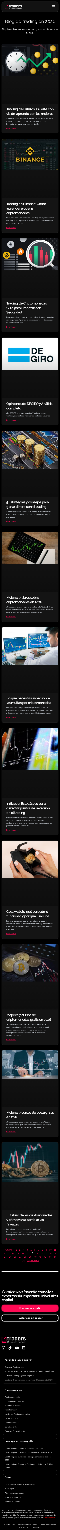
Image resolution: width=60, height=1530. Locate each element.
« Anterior (8, 1249)
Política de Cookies (12, 1501)
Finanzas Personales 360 (15, 1431)
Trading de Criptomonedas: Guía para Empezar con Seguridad (26, 307)
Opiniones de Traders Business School (20, 1484)
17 (27, 1253)
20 (41, 1253)
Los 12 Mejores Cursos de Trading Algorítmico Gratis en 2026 (28, 1458)
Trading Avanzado (12, 1397)
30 (35, 1256)
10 (50, 1249)
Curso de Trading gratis (14, 1367)
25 (10, 1256)
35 (23, 1260)
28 (25, 1256)
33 (50, 1256)
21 (46, 1253)
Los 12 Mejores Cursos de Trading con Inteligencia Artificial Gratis (29, 1465)
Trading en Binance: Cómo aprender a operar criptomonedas (26, 208)
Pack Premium (11, 1410)
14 (13, 1253)
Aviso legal (9, 1489)
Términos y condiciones (14, 1493)
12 (4, 1253)
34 (55, 1256)
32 (45, 1256)
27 (20, 1256)
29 (30, 1256)
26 (15, 1256)
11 (55, 1249)
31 (40, 1256)
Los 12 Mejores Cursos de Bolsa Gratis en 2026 (24, 1448)
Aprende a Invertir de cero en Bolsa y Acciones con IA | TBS (29, 1371)
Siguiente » (33, 1260)
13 (8, 1253)
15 (18, 1253)
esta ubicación (49, 1518)
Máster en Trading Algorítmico (17, 1414)
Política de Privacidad (13, 1497)
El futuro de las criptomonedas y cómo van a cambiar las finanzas (29, 1219)
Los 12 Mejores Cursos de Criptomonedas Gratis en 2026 (28, 1453)
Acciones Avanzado (13, 1406)
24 (5, 1256)
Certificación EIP (11, 1427)
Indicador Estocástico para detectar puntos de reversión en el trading (28, 808)
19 (37, 1253)
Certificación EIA (11, 1418)
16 (22, 1253)
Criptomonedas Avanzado (15, 1401)
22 (51, 1253)
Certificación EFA (12, 1423)
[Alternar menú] (53, 6)
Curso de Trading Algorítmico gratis (19, 1376)
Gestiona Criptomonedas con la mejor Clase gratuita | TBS (28, 1380)
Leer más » (11, 128)
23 (56, 1253)
